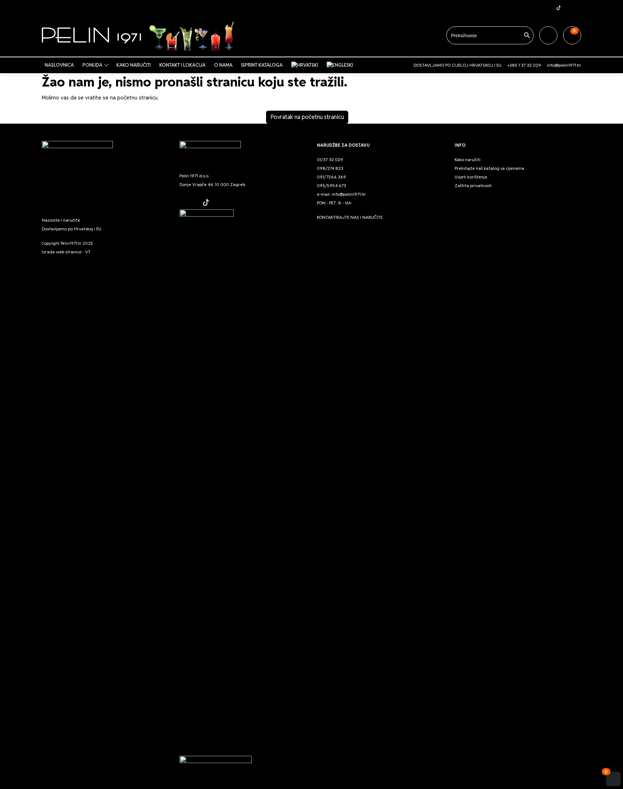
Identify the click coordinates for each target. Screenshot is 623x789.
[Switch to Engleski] (341, 65)
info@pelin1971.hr (564, 65)
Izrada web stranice (61, 251)
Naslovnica (59, 65)
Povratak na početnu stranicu (307, 117)
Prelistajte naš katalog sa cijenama (489, 168)
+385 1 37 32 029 (524, 65)
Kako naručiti (133, 65)
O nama (223, 65)
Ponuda (92, 65)
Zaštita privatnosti (473, 185)
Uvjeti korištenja (471, 176)
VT (87, 251)
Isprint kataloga (262, 65)
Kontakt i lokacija (182, 65)
